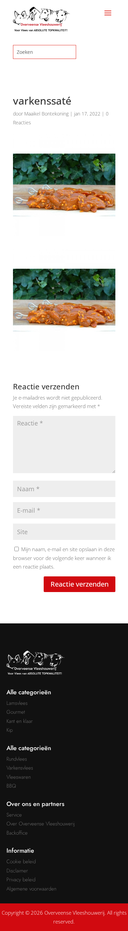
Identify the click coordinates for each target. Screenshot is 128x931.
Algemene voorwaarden (31, 889)
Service (14, 815)
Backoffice (17, 833)
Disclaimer (17, 870)
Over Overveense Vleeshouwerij (40, 823)
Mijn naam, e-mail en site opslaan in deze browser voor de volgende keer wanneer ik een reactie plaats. (64, 558)
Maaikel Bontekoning (46, 113)
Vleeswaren (18, 777)
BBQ (11, 786)
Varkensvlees (19, 768)
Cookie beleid (21, 861)
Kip (9, 730)
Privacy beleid (20, 879)
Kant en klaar (19, 721)
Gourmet (15, 712)
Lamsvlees (17, 703)
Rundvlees (16, 759)
